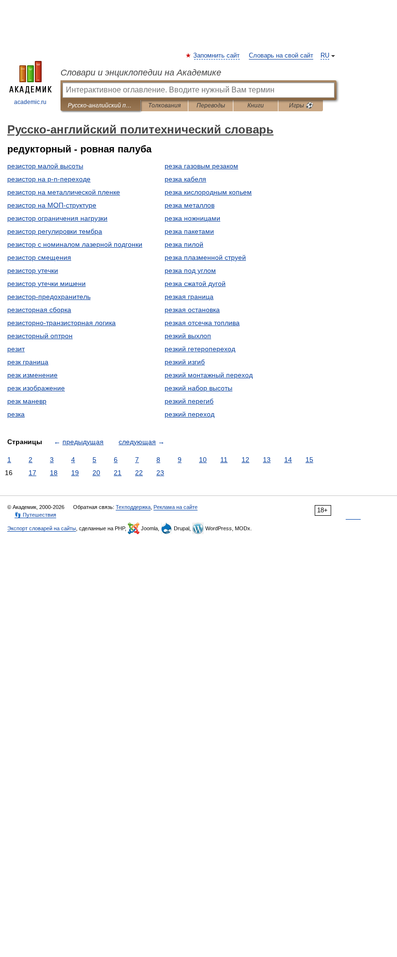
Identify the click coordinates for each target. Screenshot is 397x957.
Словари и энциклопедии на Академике (141, 72)
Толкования (164, 105)
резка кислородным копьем (208, 192)
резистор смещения (39, 257)
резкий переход (189, 414)
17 (32, 473)
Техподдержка (133, 507)
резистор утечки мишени (46, 283)
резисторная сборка (39, 310)
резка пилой (184, 244)
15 (309, 460)
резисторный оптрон (40, 336)
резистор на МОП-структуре (51, 205)
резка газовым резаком (201, 166)
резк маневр (26, 401)
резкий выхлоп (188, 336)
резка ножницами (192, 218)
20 (96, 473)
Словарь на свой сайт (281, 55)
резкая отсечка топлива (202, 323)
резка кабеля (185, 179)
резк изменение (32, 375)
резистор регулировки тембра (54, 231)
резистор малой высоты (45, 166)
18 (54, 473)
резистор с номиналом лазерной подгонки (74, 244)
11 (224, 460)
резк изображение (36, 388)
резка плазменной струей (205, 257)
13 (267, 460)
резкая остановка (192, 310)
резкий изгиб (185, 362)
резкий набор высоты (198, 388)
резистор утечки (32, 270)
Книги (255, 105)
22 (139, 473)
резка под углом (190, 270)
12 (245, 460)
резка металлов (189, 205)
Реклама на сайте (175, 507)
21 (118, 473)
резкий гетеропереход (200, 349)
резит (16, 349)
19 (75, 473)
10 (203, 460)
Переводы (211, 105)
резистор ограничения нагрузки (57, 218)
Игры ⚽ (301, 105)
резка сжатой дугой (195, 283)
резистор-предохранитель (49, 296)
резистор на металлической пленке (63, 192)
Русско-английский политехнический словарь (100, 105)
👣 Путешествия (35, 515)
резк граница (27, 362)
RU (325, 55)
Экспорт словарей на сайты (41, 528)
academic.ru (30, 102)
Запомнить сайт (217, 55)
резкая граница (189, 296)
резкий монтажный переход (209, 375)
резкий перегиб (189, 401)
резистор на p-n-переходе (49, 179)
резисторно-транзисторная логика (61, 323)
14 (288, 460)
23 (160, 473)
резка (16, 414)
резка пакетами (189, 231)
